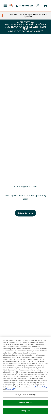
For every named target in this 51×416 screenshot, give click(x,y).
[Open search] (11, 5)
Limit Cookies (25, 403)
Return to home (25, 213)
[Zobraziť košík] (45, 5)
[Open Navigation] (5, 5)
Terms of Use (12, 389)
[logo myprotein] (24, 5)
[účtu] (38, 6)
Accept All (25, 411)
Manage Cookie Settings (26, 394)
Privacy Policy (41, 387)
